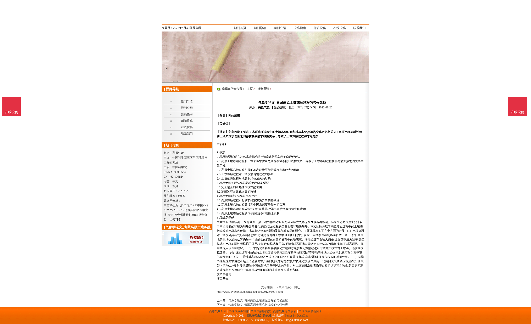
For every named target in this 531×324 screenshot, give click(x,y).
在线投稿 (517, 112)
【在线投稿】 (279, 107)
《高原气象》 (284, 287)
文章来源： (268, 287)
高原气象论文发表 (284, 311)
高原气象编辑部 (239, 311)
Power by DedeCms (296, 315)
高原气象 (264, 107)
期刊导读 (263, 88)
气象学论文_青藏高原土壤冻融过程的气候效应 (258, 300)
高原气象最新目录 (310, 311)
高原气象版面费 (261, 311)
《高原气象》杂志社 (258, 315)
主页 (250, 88)
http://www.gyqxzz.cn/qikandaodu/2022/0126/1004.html (250, 291)
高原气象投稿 (218, 311)
